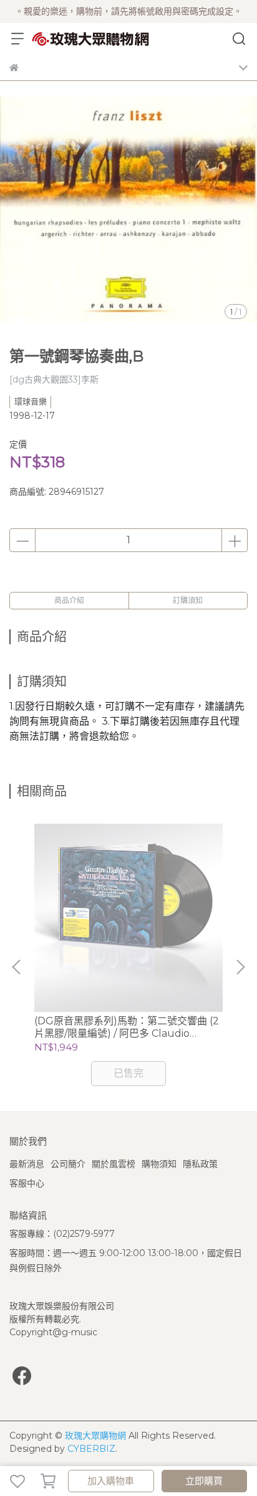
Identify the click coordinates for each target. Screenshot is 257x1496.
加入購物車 (110, 1481)
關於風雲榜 (113, 1164)
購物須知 (159, 1164)
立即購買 (204, 1481)
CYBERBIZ (91, 1448)
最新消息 (26, 1164)
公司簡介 (68, 1164)
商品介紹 (69, 600)
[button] (240, 967)
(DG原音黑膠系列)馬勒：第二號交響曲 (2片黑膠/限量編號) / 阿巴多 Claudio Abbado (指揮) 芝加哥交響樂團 (126, 1027)
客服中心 (26, 1183)
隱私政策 (200, 1164)
